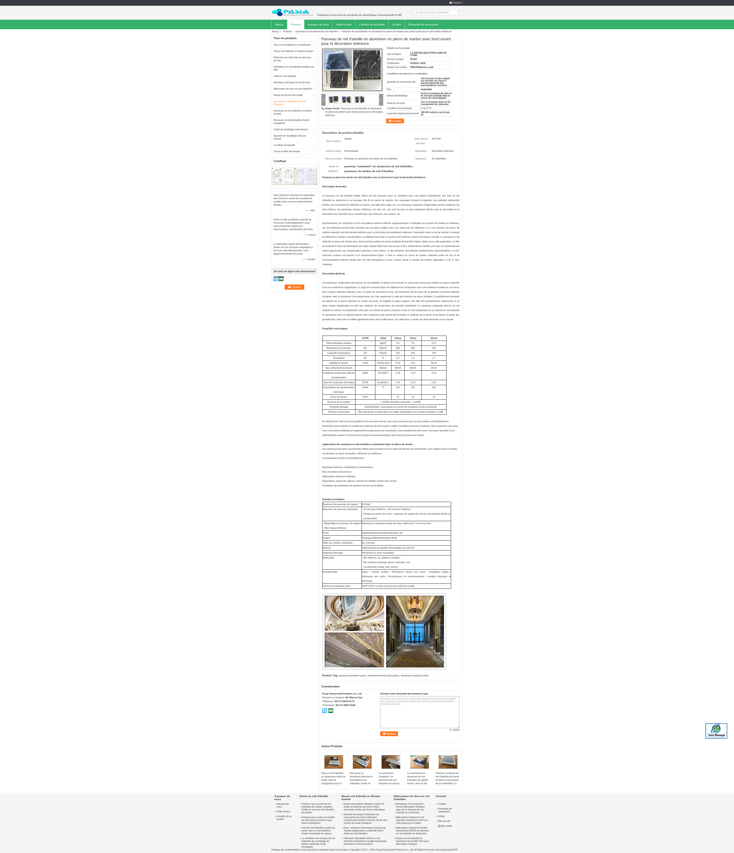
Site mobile (446, 826)
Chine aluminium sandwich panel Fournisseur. (325, 849)
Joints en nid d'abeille (285, 76)
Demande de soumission (423, 24)
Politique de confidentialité (285, 849)
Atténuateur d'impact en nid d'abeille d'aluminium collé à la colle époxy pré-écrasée (412, 820)
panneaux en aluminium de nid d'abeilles (317, 31)
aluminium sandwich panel (415, 675)
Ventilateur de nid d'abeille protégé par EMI (294, 68)
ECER (454, 849)
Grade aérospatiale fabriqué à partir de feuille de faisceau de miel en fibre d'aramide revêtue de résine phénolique (364, 807)
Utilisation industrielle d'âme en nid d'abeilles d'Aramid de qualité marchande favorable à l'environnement (365, 841)
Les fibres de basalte (284, 145)
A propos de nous (318, 24)
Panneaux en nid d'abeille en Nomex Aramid (293, 112)
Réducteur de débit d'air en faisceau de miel (292, 59)
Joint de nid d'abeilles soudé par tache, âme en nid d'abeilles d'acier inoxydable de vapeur (318, 830)
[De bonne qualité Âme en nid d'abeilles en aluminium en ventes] (283, 176)
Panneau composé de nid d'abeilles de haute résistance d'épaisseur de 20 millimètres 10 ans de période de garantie (447, 782)
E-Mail (441, 816)
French (456, 3)
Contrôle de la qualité (372, 24)
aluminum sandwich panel (352, 675)
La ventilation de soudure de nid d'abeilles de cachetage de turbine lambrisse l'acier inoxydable (318, 842)
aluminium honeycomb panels (383, 675)
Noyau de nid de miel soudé (288, 95)
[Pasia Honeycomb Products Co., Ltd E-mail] (330, 710)
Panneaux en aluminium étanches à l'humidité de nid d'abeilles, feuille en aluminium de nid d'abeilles (361, 782)
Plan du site (444, 821)
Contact (396, 24)
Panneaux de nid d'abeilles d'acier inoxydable (291, 122)
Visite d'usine (344, 24)
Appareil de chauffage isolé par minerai (290, 137)
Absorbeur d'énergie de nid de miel (292, 82)
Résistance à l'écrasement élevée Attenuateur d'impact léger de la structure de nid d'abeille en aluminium (410, 808)
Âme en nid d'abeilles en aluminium (292, 45)
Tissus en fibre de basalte (287, 151)
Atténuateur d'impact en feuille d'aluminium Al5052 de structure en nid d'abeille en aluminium (412, 830)
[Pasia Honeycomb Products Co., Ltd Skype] (324, 710)
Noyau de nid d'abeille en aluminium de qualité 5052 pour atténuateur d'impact (412, 841)
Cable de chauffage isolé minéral (291, 129)
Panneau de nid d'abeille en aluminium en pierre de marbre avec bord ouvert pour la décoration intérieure (354, 112)
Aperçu (279, 24)
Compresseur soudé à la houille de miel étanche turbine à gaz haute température (318, 820)
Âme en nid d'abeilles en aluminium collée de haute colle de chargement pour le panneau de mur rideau (333, 780)
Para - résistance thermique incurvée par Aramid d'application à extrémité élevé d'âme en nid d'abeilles (365, 830)
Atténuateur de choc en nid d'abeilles (293, 88)
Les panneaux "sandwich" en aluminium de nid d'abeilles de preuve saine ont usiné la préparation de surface (390, 782)
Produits (296, 24)
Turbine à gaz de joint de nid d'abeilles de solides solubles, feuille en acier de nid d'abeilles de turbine (317, 808)
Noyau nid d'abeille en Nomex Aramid (293, 51)
